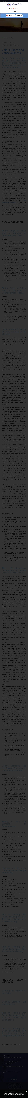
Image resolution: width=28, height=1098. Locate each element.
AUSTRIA (11, 15)
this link (5, 1094)
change (20, 15)
